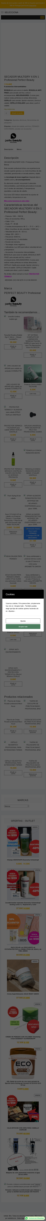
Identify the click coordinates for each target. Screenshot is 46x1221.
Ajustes (23, 621)
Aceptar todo (23, 626)
